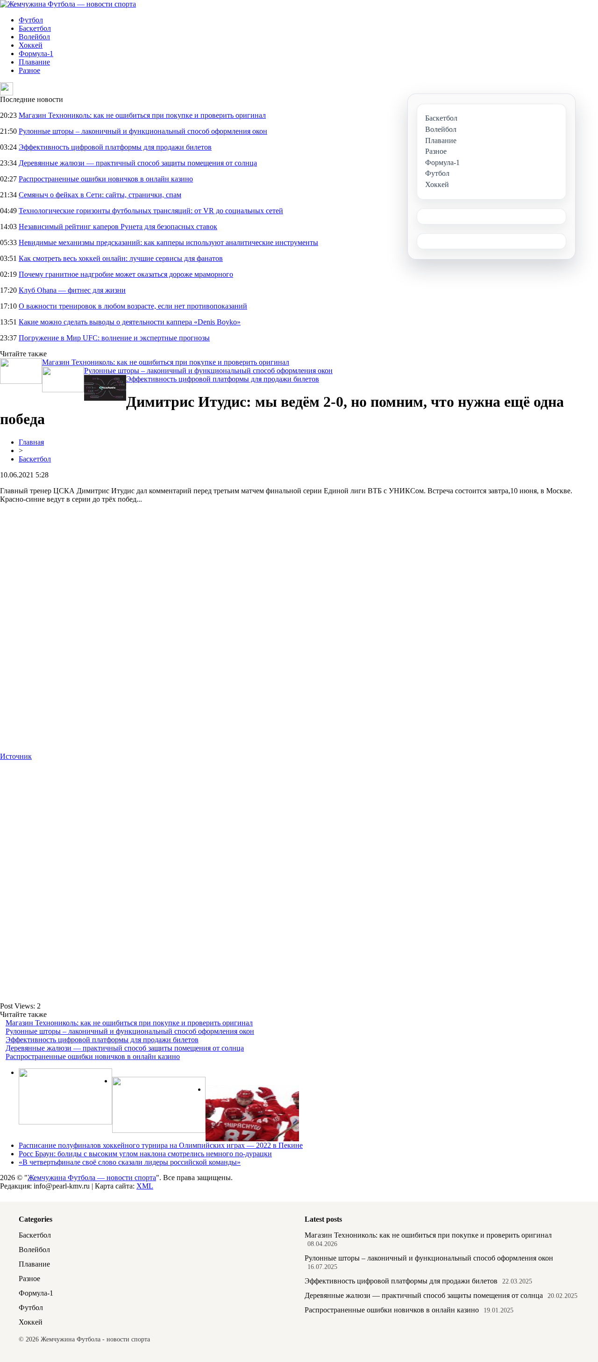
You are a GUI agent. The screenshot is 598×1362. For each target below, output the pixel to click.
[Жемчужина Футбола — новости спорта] (68, 4)
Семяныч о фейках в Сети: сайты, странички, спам (100, 195)
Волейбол (34, 37)
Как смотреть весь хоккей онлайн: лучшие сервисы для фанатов (121, 258)
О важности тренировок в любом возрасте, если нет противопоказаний (133, 306)
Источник (16, 756)
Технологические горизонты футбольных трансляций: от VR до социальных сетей (151, 211)
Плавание (34, 62)
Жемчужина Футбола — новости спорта (92, 1178)
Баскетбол (35, 28)
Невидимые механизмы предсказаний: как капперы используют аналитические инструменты (168, 242)
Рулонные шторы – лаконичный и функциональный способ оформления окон (143, 131)
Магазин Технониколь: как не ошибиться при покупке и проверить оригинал (142, 115)
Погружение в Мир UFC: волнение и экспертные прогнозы (114, 338)
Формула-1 (36, 54)
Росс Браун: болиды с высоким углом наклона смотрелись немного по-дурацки (145, 1154)
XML (144, 1186)
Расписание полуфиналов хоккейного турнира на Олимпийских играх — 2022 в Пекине (161, 1145)
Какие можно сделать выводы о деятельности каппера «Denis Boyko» (130, 322)
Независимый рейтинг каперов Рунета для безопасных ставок (118, 227)
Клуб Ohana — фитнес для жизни (72, 290)
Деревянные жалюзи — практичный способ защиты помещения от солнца (138, 163)
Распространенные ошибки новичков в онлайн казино (106, 179)
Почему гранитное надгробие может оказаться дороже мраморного (126, 274)
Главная (31, 442)
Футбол (31, 20)
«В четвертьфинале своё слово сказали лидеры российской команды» (130, 1162)
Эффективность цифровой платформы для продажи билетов (115, 147)
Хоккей (31, 45)
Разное (29, 70)
